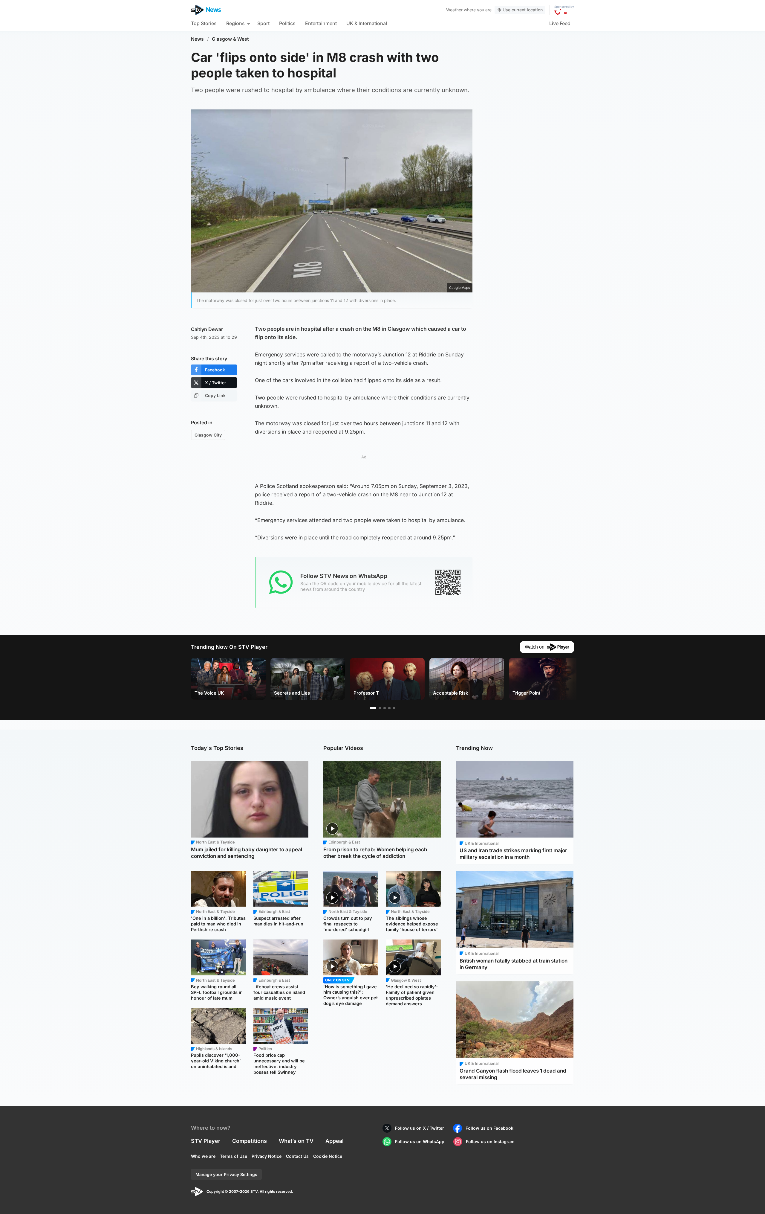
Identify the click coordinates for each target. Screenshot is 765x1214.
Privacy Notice (266, 1156)
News (197, 39)
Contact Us (297, 1156)
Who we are (203, 1156)
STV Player (205, 1141)
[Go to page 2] (380, 708)
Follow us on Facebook (489, 1128)
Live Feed (559, 23)
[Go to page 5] (394, 708)
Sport (263, 23)
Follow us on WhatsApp (419, 1141)
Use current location (523, 9)
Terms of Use (233, 1156)
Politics (287, 23)
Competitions (249, 1141)
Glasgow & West (230, 39)
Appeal (334, 1141)
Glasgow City (208, 434)
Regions (235, 23)
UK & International (366, 23)
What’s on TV (296, 1141)
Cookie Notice (327, 1156)
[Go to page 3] (384, 708)
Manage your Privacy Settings (226, 1174)
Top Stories (204, 23)
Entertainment (321, 23)
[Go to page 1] (373, 708)
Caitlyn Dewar (207, 329)
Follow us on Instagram (490, 1141)
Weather (454, 9)
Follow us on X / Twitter (419, 1128)
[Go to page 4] (389, 708)
